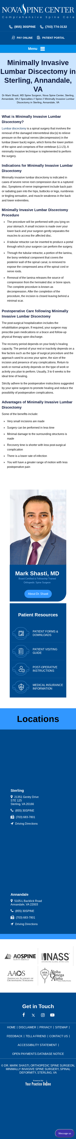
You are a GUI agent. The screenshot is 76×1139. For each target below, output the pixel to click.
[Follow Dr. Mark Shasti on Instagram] (42, 1015)
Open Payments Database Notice (38, 1053)
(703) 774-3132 (56, 26)
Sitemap (61, 1027)
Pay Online (25, 37)
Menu (32, 49)
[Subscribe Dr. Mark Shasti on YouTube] (52, 1015)
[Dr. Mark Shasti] (38, 11)
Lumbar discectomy (14, 128)
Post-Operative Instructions (45, 669)
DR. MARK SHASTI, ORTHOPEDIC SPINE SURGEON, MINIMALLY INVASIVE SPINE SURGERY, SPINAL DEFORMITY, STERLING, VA (39, 1069)
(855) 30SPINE (25, 26)
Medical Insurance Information (48, 687)
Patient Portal (53, 37)
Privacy (45, 1027)
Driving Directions (26, 823)
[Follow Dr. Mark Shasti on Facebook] (23, 1015)
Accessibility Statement (37, 1045)
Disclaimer (27, 1027)
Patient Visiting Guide (45, 651)
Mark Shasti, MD (37, 577)
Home (11, 1027)
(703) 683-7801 (25, 817)
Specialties (27, 98)
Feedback (14, 1036)
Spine (39, 98)
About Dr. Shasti (38, 593)
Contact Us (58, 1036)
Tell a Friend (36, 1036)
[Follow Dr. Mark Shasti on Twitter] (33, 1015)
